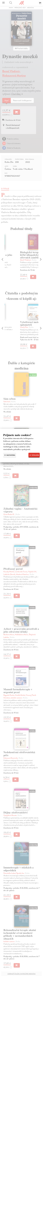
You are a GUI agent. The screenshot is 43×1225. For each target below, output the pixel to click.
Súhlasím (35, 455)
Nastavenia (10, 455)
